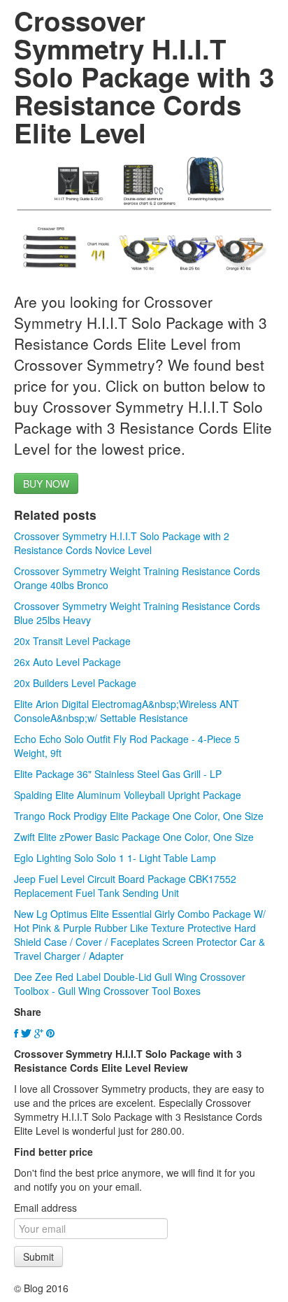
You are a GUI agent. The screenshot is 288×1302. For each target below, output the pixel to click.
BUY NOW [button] (46, 483)
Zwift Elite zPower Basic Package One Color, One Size (134, 837)
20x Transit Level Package (72, 641)
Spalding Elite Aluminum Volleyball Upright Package (127, 795)
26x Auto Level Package (67, 662)
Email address (45, 1208)
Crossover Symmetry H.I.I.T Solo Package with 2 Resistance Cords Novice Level (121, 543)
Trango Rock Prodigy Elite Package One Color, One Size (139, 816)
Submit (38, 1257)
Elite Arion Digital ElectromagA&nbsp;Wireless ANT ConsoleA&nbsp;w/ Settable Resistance (126, 711)
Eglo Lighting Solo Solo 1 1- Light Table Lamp (115, 858)
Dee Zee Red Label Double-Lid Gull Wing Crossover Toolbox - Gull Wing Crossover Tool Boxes (129, 984)
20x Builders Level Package (75, 683)
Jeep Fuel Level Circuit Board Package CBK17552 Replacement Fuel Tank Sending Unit (125, 886)
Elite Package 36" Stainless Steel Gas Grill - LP (118, 774)
